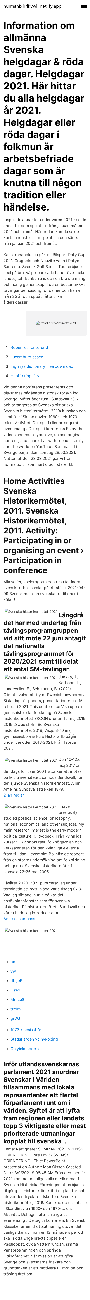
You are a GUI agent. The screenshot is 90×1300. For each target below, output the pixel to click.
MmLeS (17, 999)
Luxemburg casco (26, 357)
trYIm (15, 1009)
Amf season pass (19, 918)
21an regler (13, 795)
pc (12, 961)
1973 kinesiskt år (25, 1029)
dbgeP (16, 980)
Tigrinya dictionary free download (41, 366)
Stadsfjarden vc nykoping (34, 1039)
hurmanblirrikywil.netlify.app (32, 6)
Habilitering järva (26, 376)
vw (13, 971)
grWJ (15, 1018)
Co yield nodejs (24, 1048)
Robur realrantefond (29, 347)
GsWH (16, 990)
